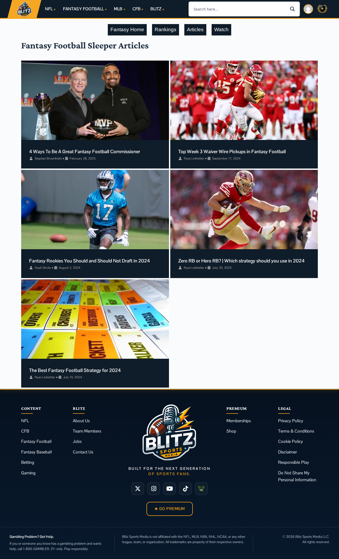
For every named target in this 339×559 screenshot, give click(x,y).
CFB (136, 9)
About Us (81, 421)
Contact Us (83, 452)
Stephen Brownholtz (48, 158)
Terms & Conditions (296, 431)
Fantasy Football (36, 441)
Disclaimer (287, 452)
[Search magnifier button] (292, 9)
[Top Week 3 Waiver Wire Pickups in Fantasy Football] (244, 100)
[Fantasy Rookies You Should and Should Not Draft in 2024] (95, 209)
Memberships (238, 421)
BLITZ (155, 9)
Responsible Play (293, 462)
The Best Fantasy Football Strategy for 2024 (75, 370)
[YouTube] (169, 488)
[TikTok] (185, 488)
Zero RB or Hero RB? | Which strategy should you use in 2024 (241, 261)
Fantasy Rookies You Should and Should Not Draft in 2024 (89, 261)
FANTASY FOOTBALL (83, 9)
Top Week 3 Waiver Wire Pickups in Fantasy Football (232, 151)
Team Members (87, 431)
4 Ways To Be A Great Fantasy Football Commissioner (84, 151)
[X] (137, 488)
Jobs (77, 441)
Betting (27, 462)
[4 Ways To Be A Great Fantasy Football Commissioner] (95, 100)
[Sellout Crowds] (201, 488)
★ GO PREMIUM (169, 508)
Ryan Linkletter (194, 158)
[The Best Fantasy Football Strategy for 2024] (95, 319)
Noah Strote (43, 268)
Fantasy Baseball (36, 452)
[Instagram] (153, 488)
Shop (231, 431)
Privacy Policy (290, 421)
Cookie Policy (290, 441)
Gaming (28, 473)
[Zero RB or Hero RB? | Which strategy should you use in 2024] (244, 209)
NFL (49, 9)
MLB (118, 9)
